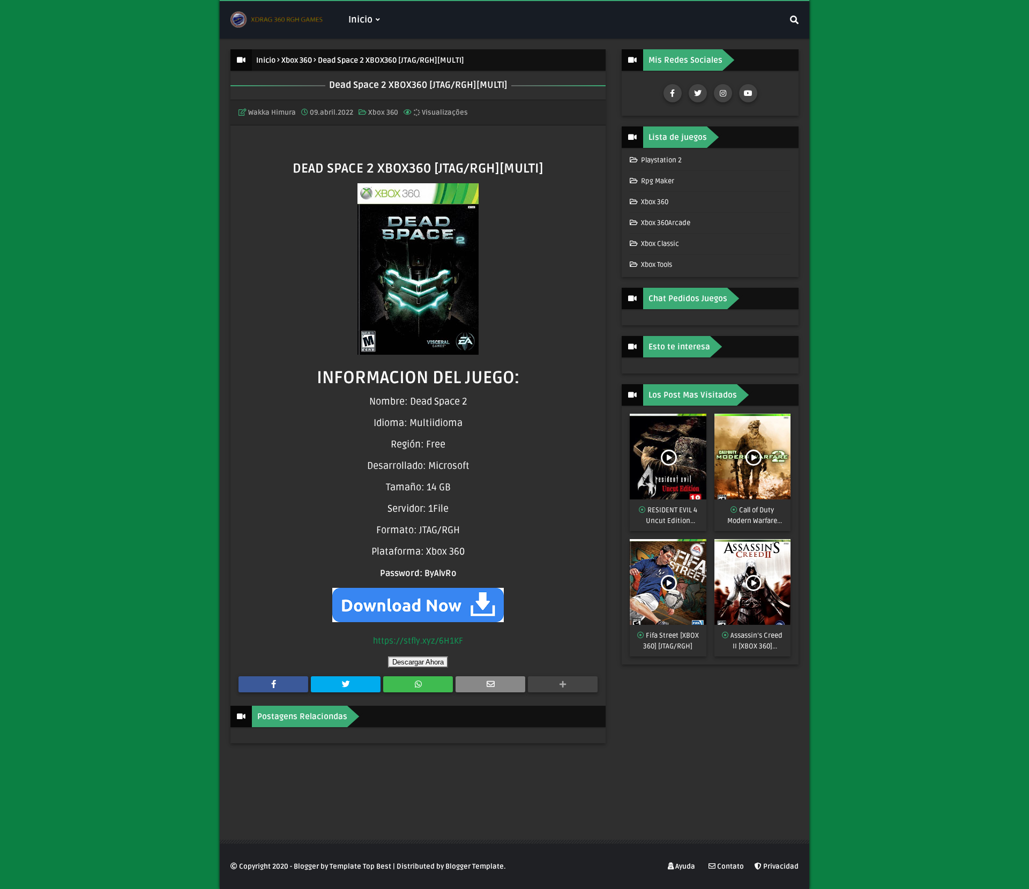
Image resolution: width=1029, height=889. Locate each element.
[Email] (490, 684)
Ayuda (684, 866)
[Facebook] (273, 684)
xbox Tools (655, 264)
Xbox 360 (296, 60)
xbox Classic (659, 244)
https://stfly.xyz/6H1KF (418, 641)
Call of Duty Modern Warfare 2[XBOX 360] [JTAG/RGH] (752, 516)
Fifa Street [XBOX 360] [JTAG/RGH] (671, 641)
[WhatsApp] (418, 684)
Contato (729, 866)
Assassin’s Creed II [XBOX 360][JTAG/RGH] (756, 641)
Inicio (265, 60)
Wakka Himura (272, 112)
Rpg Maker (656, 181)
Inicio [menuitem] (360, 19)
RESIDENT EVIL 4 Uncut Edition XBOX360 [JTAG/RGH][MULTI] (668, 516)
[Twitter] (346, 684)
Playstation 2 (660, 160)
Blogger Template (474, 866)
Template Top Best (360, 866)
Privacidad (780, 866)
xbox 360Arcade (664, 223)
